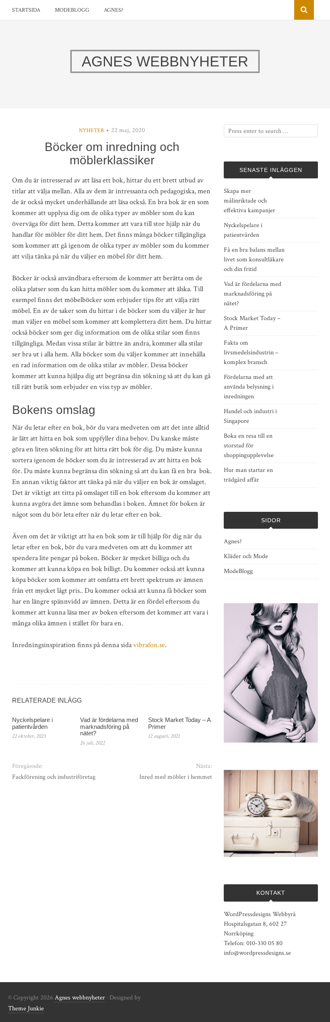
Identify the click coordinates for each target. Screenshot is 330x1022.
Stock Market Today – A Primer (179, 723)
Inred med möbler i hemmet (175, 777)
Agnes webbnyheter (80, 997)
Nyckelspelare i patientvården (32, 723)
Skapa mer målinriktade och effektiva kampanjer (249, 201)
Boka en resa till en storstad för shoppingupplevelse (249, 445)
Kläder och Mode (246, 556)
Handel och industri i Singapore (250, 416)
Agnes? (113, 10)
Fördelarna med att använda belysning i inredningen (249, 387)
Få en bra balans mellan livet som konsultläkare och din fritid (254, 259)
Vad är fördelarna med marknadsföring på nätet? (109, 726)
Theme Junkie (26, 1008)
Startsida (26, 10)
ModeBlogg (72, 10)
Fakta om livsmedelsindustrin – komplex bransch (251, 352)
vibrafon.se (149, 645)
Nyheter (91, 130)
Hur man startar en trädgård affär (248, 475)
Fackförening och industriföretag (53, 777)
